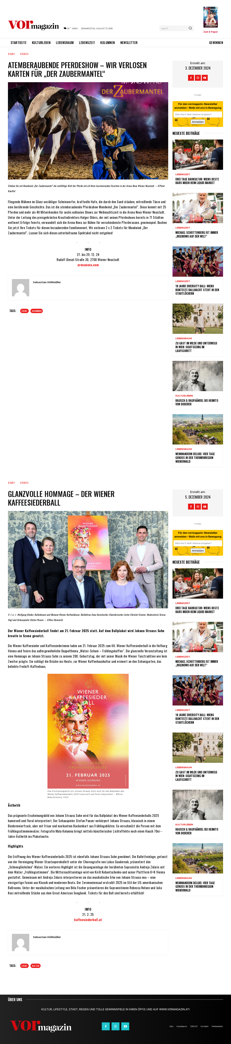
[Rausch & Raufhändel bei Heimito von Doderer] (198, 376)
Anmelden (198, 121)
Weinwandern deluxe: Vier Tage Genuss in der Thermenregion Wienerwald (195, 458)
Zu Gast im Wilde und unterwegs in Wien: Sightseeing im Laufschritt (196, 347)
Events (24, 54)
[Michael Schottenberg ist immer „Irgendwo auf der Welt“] (198, 208)
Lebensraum (183, 338)
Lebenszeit (182, 174)
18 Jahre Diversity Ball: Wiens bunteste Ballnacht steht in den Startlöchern (197, 290)
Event (24, 311)
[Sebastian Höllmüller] (20, 287)
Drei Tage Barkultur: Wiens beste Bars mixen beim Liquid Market (197, 181)
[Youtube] (205, 78)
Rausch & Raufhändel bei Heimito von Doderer (196, 402)
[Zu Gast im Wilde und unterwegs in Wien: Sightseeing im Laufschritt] (198, 319)
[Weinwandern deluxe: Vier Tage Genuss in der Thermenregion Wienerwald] (198, 429)
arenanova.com (88, 264)
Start (11, 54)
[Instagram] (198, 78)
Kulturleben (184, 396)
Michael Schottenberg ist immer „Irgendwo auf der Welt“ (196, 234)
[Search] (190, 28)
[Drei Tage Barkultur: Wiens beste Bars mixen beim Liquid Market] (198, 155)
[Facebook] (191, 78)
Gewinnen (37, 311)
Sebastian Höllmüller (47, 282)
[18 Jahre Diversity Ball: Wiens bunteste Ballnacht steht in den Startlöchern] (198, 261)
